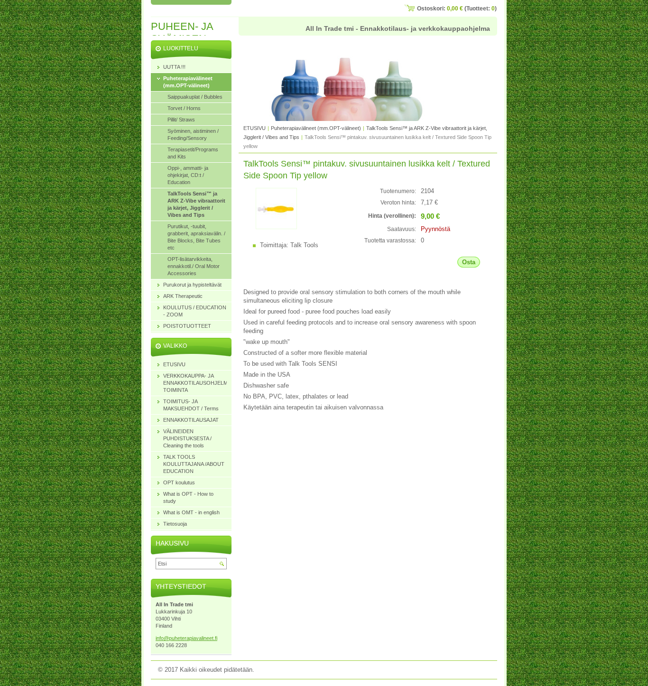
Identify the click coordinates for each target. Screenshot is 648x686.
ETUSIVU (254, 128)
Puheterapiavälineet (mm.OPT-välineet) (316, 128)
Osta (468, 262)
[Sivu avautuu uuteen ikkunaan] (276, 227)
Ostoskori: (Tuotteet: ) (457, 8)
